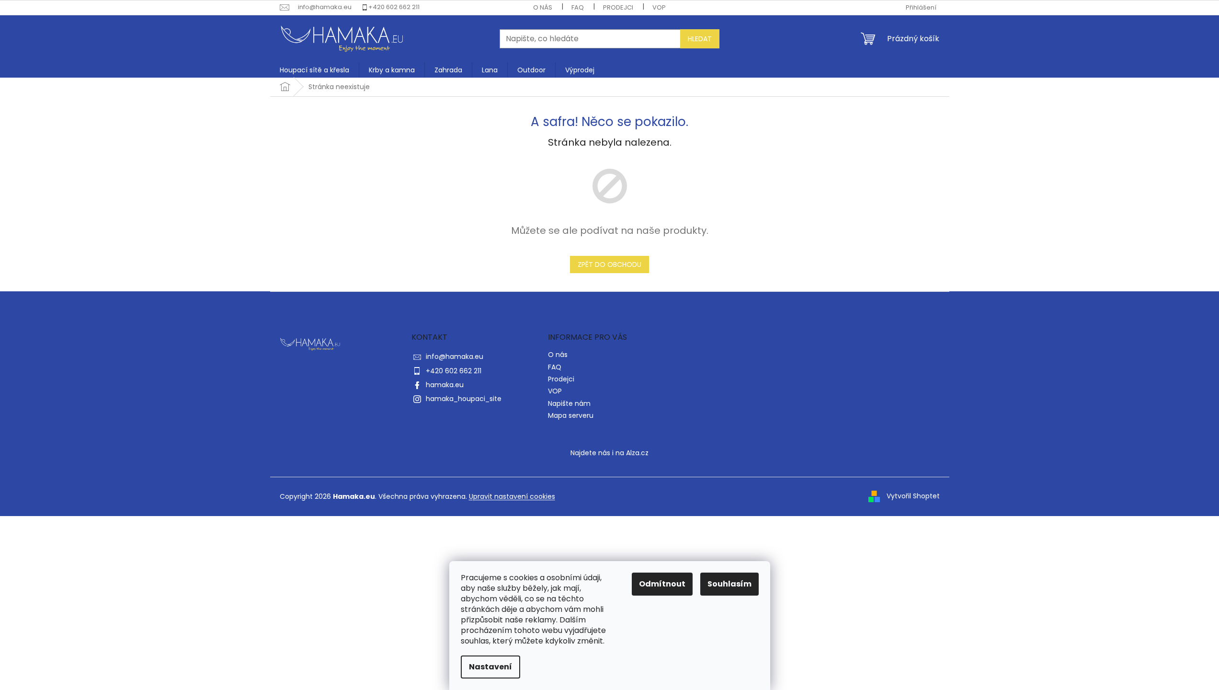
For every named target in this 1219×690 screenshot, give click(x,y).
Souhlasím (729, 583)
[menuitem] (314, 70)
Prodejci (618, 7)
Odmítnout (662, 583)
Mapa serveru (570, 415)
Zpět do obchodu (609, 264)
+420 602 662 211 (394, 7)
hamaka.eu (445, 385)
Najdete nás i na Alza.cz (609, 453)
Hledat (700, 39)
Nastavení (490, 666)
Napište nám (569, 403)
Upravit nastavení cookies (512, 496)
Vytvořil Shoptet (913, 496)
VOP (659, 7)
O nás (542, 7)
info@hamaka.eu (454, 356)
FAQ (577, 7)
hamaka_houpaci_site (463, 398)
